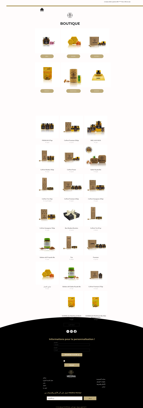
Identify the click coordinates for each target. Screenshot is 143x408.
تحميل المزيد (71, 324)
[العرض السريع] (95, 127)
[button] (71, 354)
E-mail (55, 347)
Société (55, 342)
